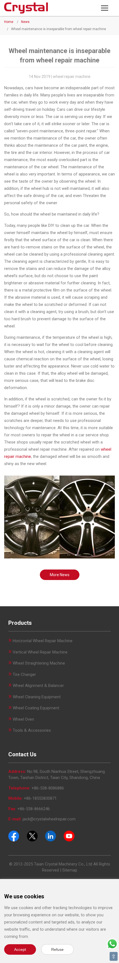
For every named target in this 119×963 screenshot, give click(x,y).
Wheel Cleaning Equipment (37, 696)
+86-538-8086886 (48, 788)
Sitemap (69, 870)
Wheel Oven (23, 719)
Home (8, 22)
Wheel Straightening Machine (39, 663)
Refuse (57, 949)
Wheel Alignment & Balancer (38, 685)
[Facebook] (13, 835)
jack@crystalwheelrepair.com (49, 819)
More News (59, 575)
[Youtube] (69, 835)
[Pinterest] (50, 835)
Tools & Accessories (32, 730)
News (25, 22)
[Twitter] (32, 835)
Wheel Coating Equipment (36, 707)
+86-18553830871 (40, 798)
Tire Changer (24, 674)
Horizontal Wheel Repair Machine (43, 640)
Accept (20, 949)
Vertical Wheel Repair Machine (40, 652)
